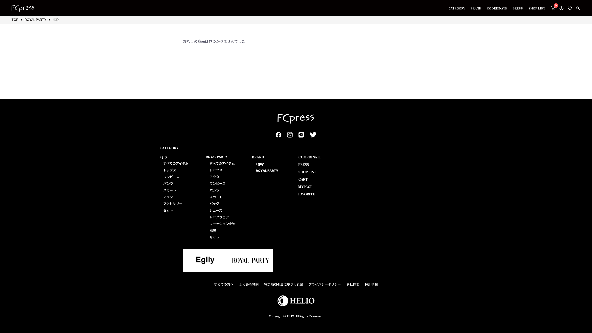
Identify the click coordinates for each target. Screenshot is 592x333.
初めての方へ (224, 284)
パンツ (168, 183)
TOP (15, 20)
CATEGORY (456, 8)
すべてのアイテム (175, 163)
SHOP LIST (536, 8)
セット (168, 210)
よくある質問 (249, 284)
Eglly (260, 164)
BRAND (476, 8)
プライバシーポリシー (324, 284)
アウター (169, 196)
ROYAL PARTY (35, 20)
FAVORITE (306, 194)
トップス (169, 170)
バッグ (214, 203)
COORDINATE (497, 8)
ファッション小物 (222, 223)
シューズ (216, 210)
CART (303, 179)
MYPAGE (305, 186)
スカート (169, 190)
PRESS (518, 8)
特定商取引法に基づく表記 (283, 284)
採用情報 (371, 284)
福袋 (55, 20)
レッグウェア (219, 217)
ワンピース (171, 176)
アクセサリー (172, 203)
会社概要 (352, 284)
